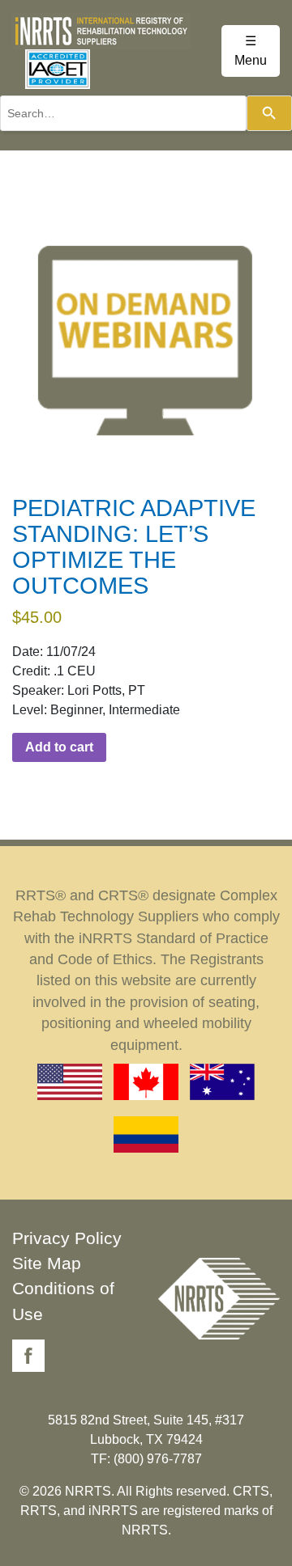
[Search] (269, 113)
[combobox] (123, 113)
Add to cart (59, 747)
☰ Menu (250, 50)
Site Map (46, 1263)
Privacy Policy (67, 1238)
